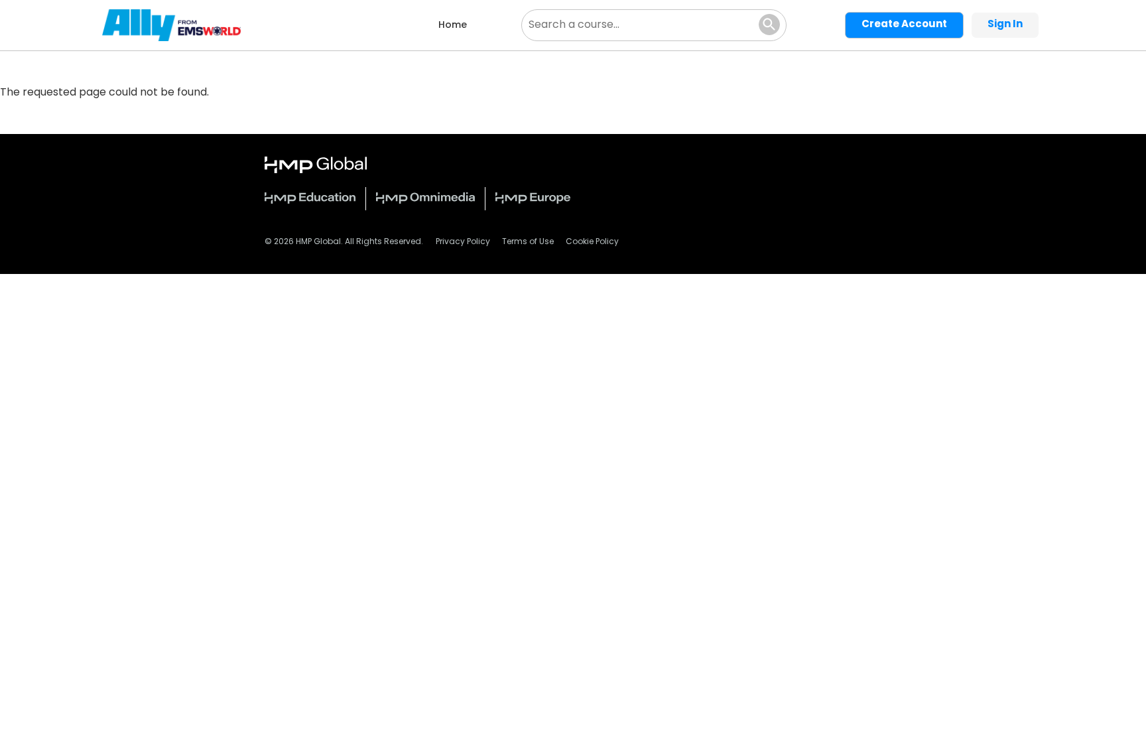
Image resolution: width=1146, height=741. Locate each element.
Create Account (904, 25)
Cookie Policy (592, 242)
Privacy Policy (463, 242)
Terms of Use (528, 242)
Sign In (1005, 25)
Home (452, 26)
